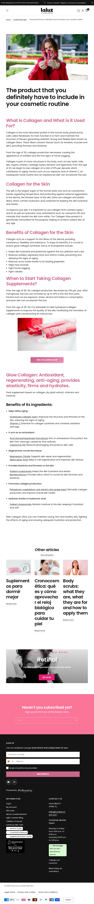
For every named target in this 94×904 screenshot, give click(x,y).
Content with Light (20, 19)
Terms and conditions (48, 892)
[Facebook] (8, 782)
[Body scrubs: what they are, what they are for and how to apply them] (75, 567)
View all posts (47, 555)
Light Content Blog (14, 817)
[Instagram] (14, 782)
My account (11, 807)
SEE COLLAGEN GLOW (47, 359)
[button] (47, 677)
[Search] (79, 10)
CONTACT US (55, 799)
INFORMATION (13, 799)
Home (8, 19)
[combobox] (10, 761)
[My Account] (83, 10)
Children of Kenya (14, 821)
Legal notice (9, 892)
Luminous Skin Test (14, 824)
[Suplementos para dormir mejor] (18, 567)
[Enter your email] (75, 720)
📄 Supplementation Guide (19, 836)
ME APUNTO (43, 774)
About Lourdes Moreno (16, 814)
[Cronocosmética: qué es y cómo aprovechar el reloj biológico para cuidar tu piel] (47, 567)
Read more (11, 604)
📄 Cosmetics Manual (17, 832)
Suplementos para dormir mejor (17, 589)
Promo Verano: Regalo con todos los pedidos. (66, 3)
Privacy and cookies (26, 892)
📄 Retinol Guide (14, 828)
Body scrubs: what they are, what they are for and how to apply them (75, 597)
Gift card (10, 810)
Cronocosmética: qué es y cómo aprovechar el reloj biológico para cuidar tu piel (47, 602)
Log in (8, 803)
